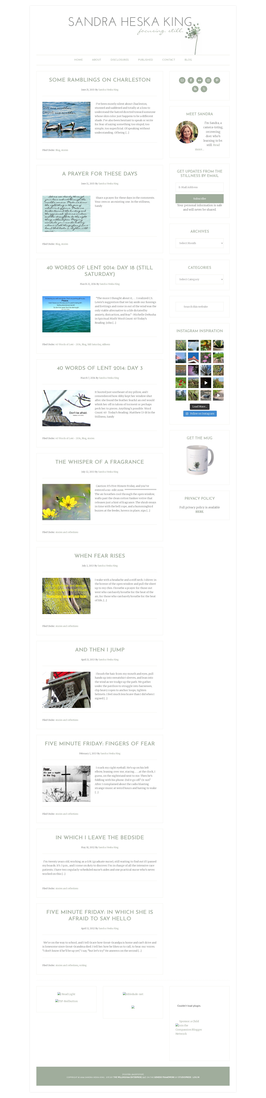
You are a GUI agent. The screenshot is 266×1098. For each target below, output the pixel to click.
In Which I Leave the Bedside (100, 838)
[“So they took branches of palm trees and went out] (205, 370)
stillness (106, 344)
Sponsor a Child (189, 1021)
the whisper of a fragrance (99, 462)
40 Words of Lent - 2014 (68, 344)
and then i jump (99, 650)
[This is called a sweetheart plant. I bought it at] (218, 345)
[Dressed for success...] (218, 370)
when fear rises (99, 556)
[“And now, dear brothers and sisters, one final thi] (181, 345)
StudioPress (184, 1077)
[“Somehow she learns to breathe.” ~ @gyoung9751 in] (181, 395)
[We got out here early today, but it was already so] (181, 370)
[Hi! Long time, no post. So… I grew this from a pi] (218, 357)
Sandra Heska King (133, 33)
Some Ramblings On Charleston (100, 80)
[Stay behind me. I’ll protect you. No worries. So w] (218, 395)
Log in (196, 1077)
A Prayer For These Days (99, 174)
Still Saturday (94, 344)
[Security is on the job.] (193, 357)
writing (82, 965)
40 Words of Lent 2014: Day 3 (100, 368)
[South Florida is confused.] (218, 382)
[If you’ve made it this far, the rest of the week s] (205, 395)
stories (64, 150)
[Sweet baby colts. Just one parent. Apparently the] (193, 382)
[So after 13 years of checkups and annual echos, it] (205, 357)
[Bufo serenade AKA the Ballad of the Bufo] (205, 382)
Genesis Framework (164, 1077)
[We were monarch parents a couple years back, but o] (205, 345)
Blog (58, 150)
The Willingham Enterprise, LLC (129, 1077)
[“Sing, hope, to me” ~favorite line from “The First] (181, 382)
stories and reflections (67, 532)
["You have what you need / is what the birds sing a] (193, 395)
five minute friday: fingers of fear (100, 744)
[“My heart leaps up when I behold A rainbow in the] (193, 345)
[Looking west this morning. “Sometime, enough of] (181, 357)
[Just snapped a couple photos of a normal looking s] (193, 370)
